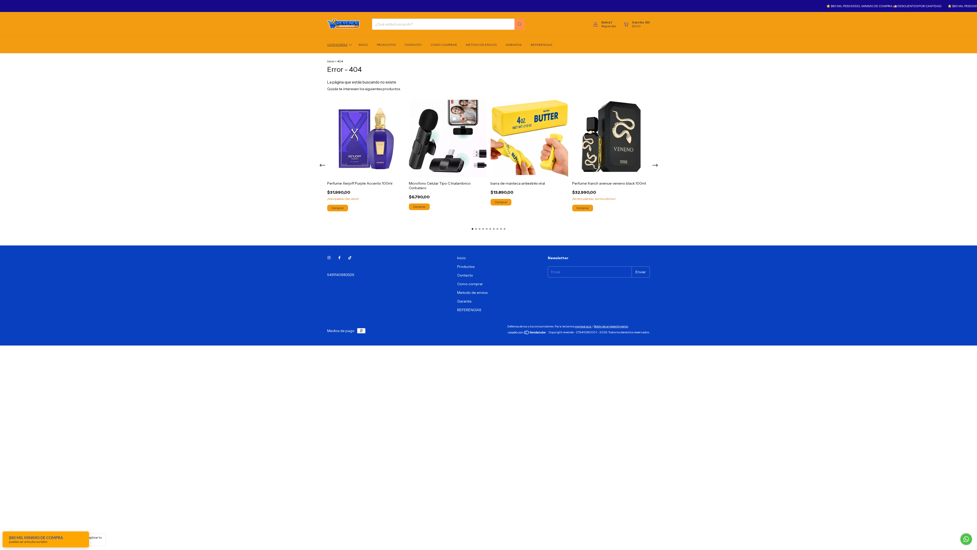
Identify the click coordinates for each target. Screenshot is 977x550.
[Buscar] (519, 24)
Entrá (605, 22)
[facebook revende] (339, 258)
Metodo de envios (481, 45)
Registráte (608, 26)
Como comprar (443, 45)
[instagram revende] (329, 258)
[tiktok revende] (350, 258)
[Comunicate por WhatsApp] (966, 539)
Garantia (514, 45)
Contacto (413, 45)
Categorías (337, 45)
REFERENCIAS (541, 45)
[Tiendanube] (527, 333)
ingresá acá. (583, 326)
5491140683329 (340, 274)
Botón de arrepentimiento (611, 326)
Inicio (363, 45)
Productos (386, 45)
